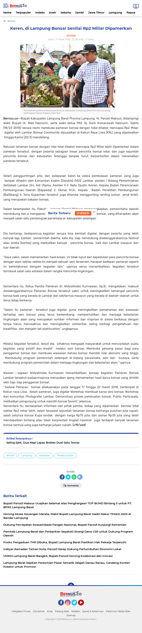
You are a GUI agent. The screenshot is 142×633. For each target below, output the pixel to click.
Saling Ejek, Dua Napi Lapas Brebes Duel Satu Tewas (43, 442)
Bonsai (10, 455)
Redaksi (75, 611)
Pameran (44, 455)
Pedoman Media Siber (118, 611)
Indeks (40, 12)
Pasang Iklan (62, 611)
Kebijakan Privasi (21, 611)
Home (7, 12)
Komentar (73, 485)
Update (84, 213)
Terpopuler (23, 12)
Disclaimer (39, 611)
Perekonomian (65, 455)
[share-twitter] (68, 477)
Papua (130, 12)
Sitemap (71, 615)
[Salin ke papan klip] (79, 477)
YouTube (83, 607)
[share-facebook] (62, 477)
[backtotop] (71, 586)
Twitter (76, 607)
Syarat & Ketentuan (93, 611)
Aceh (52, 12)
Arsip (50, 611)
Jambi (79, 12)
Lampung (115, 12)
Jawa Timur (96, 12)
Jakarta (65, 12)
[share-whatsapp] (74, 477)
